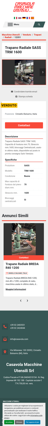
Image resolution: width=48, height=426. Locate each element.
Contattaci (24, 125)
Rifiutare (19, 422)
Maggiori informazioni (16, 289)
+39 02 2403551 (17, 325)
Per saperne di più (32, 422)
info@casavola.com (19, 339)
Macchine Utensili (11, 401)
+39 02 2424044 (17, 328)
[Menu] (10, 24)
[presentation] (21, 300)
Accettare (9, 422)
